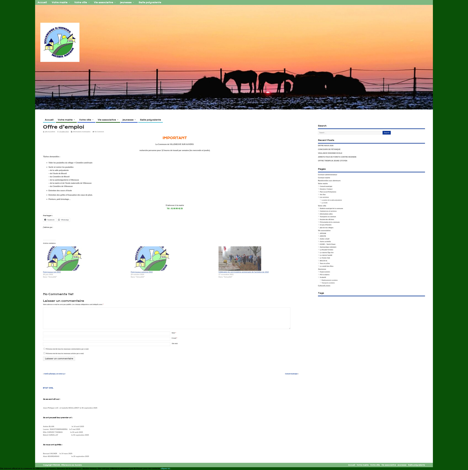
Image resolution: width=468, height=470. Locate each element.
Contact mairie (324, 178)
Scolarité (323, 277)
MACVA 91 (323, 261)
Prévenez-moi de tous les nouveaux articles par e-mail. (65, 353)
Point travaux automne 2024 (142, 272)
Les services (324, 197)
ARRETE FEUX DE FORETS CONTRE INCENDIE (337, 157)
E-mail (174, 338)
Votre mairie (60, 2)
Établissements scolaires (330, 280)
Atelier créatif (324, 239)
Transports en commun (328, 217)
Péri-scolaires (325, 275)
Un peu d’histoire (326, 225)
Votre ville (80, 2)
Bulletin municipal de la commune (331, 208)
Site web (175, 343)
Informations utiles (326, 214)
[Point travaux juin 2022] (85, 258)
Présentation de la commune (330, 222)
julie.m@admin (50, 132)
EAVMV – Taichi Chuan (327, 244)
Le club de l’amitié (326, 255)
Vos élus (323, 194)
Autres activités (325, 241)
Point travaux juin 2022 (52, 272)
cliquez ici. (166, 468)
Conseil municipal (291, 374)
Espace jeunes (325, 272)
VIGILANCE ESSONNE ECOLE (330, 153)
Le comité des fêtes (326, 266)
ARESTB (323, 236)
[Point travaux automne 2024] (173, 258)
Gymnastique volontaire (328, 247)
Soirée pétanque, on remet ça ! (54, 374)
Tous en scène (325, 263)
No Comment (99, 132)
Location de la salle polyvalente (332, 200)
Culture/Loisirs (324, 286)
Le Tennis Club (325, 258)
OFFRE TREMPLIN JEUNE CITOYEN (332, 161)
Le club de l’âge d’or (327, 252)
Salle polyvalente (150, 2)
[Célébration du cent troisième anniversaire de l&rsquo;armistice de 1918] (261, 258)
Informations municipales (81, 132)
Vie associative (103, 2)
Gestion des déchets (327, 219)
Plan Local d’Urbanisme (328, 192)
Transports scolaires (328, 283)
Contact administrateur (327, 175)
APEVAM (323, 233)
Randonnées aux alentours (329, 181)
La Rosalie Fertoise (326, 250)
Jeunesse (126, 2)
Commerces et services (328, 211)
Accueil (42, 2)
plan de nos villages (326, 228)
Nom (174, 333)
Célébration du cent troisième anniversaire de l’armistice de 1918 (244, 272)
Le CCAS (324, 203)
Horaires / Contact (326, 189)
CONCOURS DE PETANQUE (329, 149)
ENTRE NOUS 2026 (325, 145)
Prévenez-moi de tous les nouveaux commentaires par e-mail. (67, 349)
